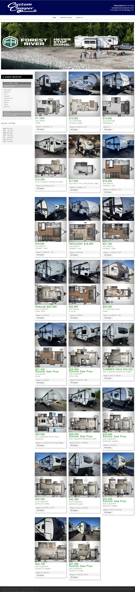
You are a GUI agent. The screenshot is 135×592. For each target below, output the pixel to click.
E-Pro (6, 94)
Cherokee (7, 92)
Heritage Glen (8, 98)
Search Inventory (13, 77)
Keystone (7, 100)
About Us (79, 17)
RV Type (6, 112)
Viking (6, 104)
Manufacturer (9, 86)
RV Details (40, 129)
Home (54, 17)
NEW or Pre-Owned (10, 115)
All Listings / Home (11, 83)
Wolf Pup (7, 107)
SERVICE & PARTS (66, 17)
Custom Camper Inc (19, 10)
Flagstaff (6, 96)
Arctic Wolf (7, 90)
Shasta (6, 102)
